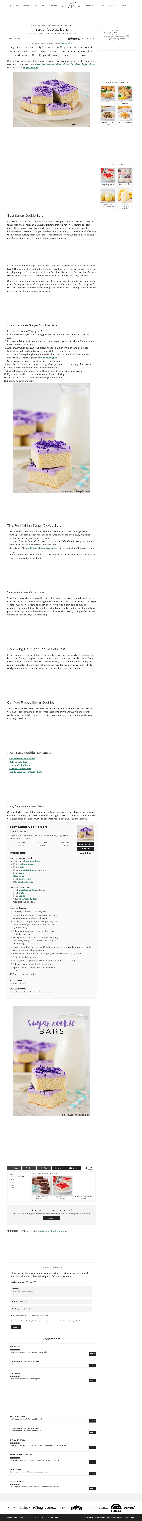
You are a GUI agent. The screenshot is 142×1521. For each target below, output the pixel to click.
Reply (92, 1354)
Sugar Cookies (30, 68)
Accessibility (47, 1517)
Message (15, 1288)
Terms (56, 1517)
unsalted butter (28, 870)
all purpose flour (31, 861)
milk (21, 893)
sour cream (25, 879)
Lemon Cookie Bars (19, 765)
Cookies (13, 1179)
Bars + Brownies (53, 25)
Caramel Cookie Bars (20, 769)
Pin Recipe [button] (85, 849)
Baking (12, 1188)
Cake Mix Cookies (44, 64)
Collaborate (12, 1517)
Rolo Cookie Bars (18, 762)
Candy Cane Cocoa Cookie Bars (25, 772)
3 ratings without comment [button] (52, 1231)
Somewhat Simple (71, 6)
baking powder (28, 864)
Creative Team (71, 34)
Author (15, 1301)
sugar (22, 873)
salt (22, 867)
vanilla (22, 896)
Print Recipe (85, 844)
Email (14, 1309)
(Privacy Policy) (74, 1321)
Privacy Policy (34, 1517)
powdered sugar (28, 899)
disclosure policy (66, 43)
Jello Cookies (62, 64)
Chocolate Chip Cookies (82, 64)
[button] (69, 38)
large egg (19, 876)
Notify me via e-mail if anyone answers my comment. (31, 1315)
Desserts (44, 25)
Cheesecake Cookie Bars (22, 759)
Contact (23, 1517)
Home (33, 25)
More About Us (116, 41)
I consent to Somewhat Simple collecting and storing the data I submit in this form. (46, 1321)
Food (38, 25)
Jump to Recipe (14, 38)
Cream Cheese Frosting (42, 548)
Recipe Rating (17, 1282)
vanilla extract (25, 882)
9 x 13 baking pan (48, 358)
